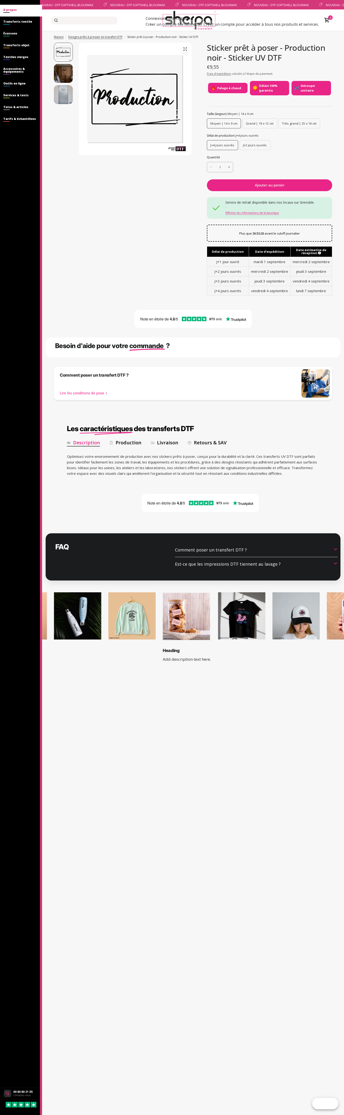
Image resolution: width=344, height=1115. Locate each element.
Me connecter (190, 24)
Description (86, 443)
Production (128, 443)
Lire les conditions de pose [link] (82, 393)
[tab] (21, 11)
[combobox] (84, 20)
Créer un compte (161, 24)
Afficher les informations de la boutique (252, 212)
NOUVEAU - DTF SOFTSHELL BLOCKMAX (64, 5)
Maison (59, 37)
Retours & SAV (210, 443)
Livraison (167, 443)
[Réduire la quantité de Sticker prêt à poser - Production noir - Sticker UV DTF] (211, 167)
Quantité (213, 157)
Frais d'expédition (219, 74)
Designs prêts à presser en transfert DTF (95, 37)
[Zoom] (185, 49)
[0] (326, 20)
